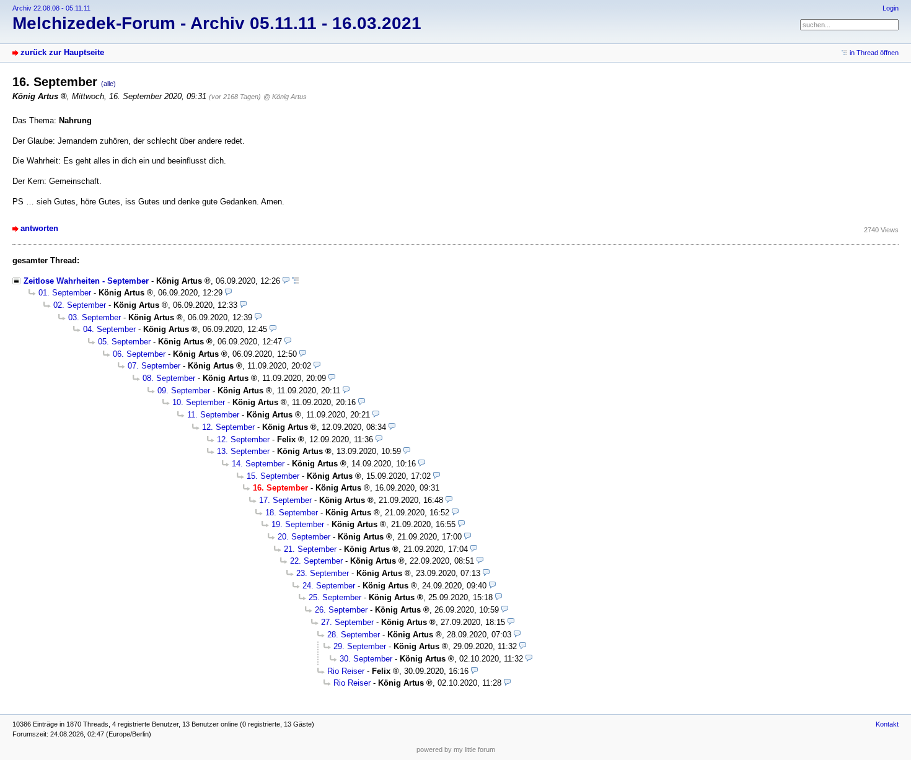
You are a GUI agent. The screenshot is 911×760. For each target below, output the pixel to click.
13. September (243, 451)
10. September (198, 402)
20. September (304, 536)
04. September (109, 329)
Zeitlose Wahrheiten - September (86, 281)
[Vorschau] (286, 281)
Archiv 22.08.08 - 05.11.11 (51, 8)
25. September (335, 597)
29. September (359, 646)
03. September (94, 317)
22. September (316, 561)
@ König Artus (285, 96)
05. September (124, 341)
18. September (291, 512)
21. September (310, 549)
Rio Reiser (345, 671)
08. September (169, 378)
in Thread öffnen (874, 52)
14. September (258, 463)
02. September (79, 305)
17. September (285, 500)
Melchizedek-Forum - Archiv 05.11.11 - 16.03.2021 (216, 23)
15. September (273, 476)
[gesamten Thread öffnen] (295, 281)
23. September (322, 573)
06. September (139, 354)
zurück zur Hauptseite (62, 52)
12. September (228, 427)
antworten (39, 228)
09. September (183, 390)
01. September (64, 292)
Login (890, 8)
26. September (341, 609)
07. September (154, 365)
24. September (328, 585)
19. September (297, 524)
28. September (353, 634)
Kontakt (887, 724)
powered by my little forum (455, 749)
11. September (213, 414)
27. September (347, 622)
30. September (366, 658)
